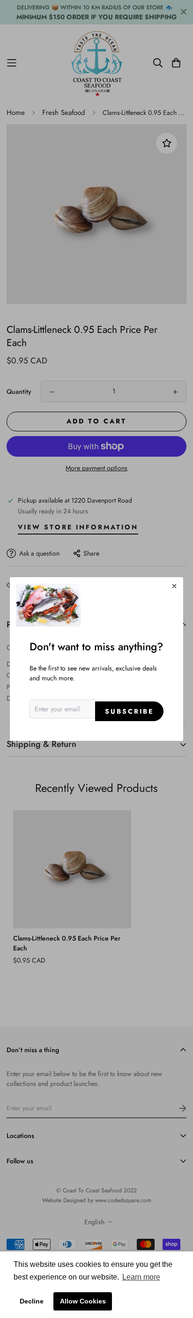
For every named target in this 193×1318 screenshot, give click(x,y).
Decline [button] (32, 1301)
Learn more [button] (141, 1277)
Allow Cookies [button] (83, 1301)
